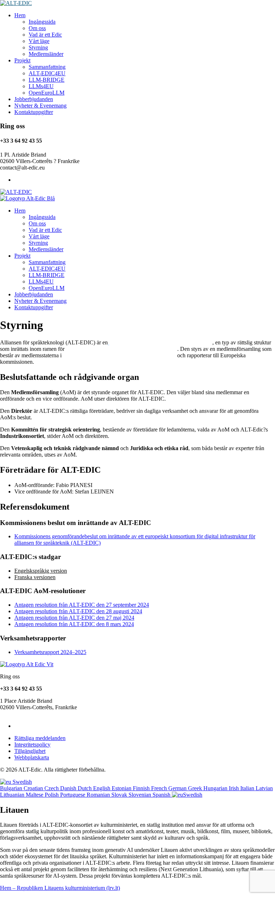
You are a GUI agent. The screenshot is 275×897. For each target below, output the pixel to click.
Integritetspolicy (32, 744)
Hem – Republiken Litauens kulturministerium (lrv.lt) (60, 888)
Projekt (22, 60)
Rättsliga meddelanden (40, 738)
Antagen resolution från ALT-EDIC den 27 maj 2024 (74, 618)
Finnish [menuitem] (142, 788)
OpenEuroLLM (46, 93)
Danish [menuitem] (69, 788)
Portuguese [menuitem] (73, 795)
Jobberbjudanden (33, 99)
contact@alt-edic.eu (22, 714)
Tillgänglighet (29, 751)
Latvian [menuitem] (264, 788)
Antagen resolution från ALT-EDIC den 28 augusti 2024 (78, 611)
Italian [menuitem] (248, 788)
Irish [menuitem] (234, 788)
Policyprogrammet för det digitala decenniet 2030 (121, 349)
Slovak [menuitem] (120, 795)
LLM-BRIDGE (46, 80)
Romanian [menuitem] (99, 795)
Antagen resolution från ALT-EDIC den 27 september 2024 (81, 605)
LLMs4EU (41, 86)
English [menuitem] (102, 788)
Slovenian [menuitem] (141, 795)
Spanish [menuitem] (162, 795)
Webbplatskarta (31, 757)
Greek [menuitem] (195, 788)
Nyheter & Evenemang (40, 105)
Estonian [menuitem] (122, 788)
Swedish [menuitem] (192, 795)
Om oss (37, 28)
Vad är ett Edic (45, 35)
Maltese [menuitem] (35, 795)
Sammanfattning (47, 67)
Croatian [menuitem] (34, 788)
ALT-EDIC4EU (47, 73)
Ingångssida (42, 22)
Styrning (38, 47)
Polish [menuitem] (52, 795)
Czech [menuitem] (52, 788)
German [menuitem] (178, 788)
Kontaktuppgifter (33, 112)
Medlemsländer (46, 54)
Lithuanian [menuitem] (13, 795)
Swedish (21, 782)
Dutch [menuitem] (85, 788)
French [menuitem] (159, 788)
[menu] (137, 788)
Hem (19, 15)
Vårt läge (39, 41)
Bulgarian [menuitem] (12, 788)
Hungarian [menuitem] (216, 788)
